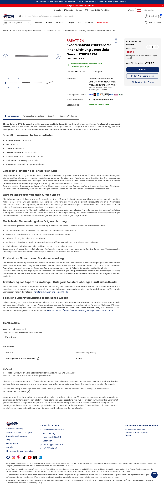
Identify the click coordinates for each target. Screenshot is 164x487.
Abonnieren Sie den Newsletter (19, 451)
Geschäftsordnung (14, 428)
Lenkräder (89, 22)
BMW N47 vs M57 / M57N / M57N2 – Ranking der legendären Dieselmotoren (80, 310)
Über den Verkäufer (68, 116)
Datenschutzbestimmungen (19, 432)
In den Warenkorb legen (142, 76)
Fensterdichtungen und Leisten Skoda (51, 292)
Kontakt (79, 10)
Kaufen (142, 69)
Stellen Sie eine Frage (143, 82)
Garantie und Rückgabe (63, 10)
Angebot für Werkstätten (100, 10)
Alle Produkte (12, 443)
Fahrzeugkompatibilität (33, 116)
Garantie (52, 116)
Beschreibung (12, 116)
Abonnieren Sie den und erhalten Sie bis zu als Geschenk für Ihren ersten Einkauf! (81, 2)
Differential (60, 22)
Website (131, 10)
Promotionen (102, 22)
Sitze (79, 22)
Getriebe (49, 22)
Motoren (38, 22)
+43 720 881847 (50, 448)
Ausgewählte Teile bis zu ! (81, 5)
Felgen (71, 22)
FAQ (86, 10)
